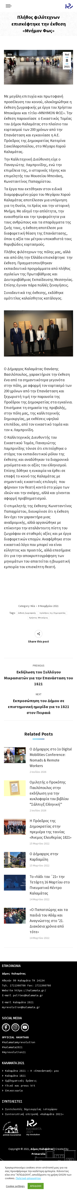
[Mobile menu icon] (8, 6)
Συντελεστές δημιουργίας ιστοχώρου (31, 1109)
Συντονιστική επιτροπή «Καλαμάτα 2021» (34, 1114)
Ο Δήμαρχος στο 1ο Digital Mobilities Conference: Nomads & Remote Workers (51, 757)
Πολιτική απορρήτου (28, 1178)
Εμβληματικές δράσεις (21, 1080)
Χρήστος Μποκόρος (38, 618)
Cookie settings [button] (15, 1186)
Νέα (10, 54)
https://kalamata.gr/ (30, 990)
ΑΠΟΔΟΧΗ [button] (35, 1186)
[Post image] (15, 755)
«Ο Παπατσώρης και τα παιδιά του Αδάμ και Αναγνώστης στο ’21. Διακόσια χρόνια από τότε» (49, 920)
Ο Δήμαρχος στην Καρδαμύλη (44, 856)
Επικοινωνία (14, 1090)
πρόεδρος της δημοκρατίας (52, 613)
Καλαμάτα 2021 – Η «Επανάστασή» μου (32, 1070)
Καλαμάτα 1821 (15, 1075)
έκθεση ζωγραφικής (27, 613)
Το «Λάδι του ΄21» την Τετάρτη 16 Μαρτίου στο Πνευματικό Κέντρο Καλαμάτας (50, 885)
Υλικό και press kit (20, 1085)
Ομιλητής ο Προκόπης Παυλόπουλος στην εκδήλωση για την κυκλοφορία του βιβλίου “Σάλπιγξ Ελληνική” (49, 793)
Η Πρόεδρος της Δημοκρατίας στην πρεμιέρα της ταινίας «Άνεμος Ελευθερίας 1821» (50, 829)
